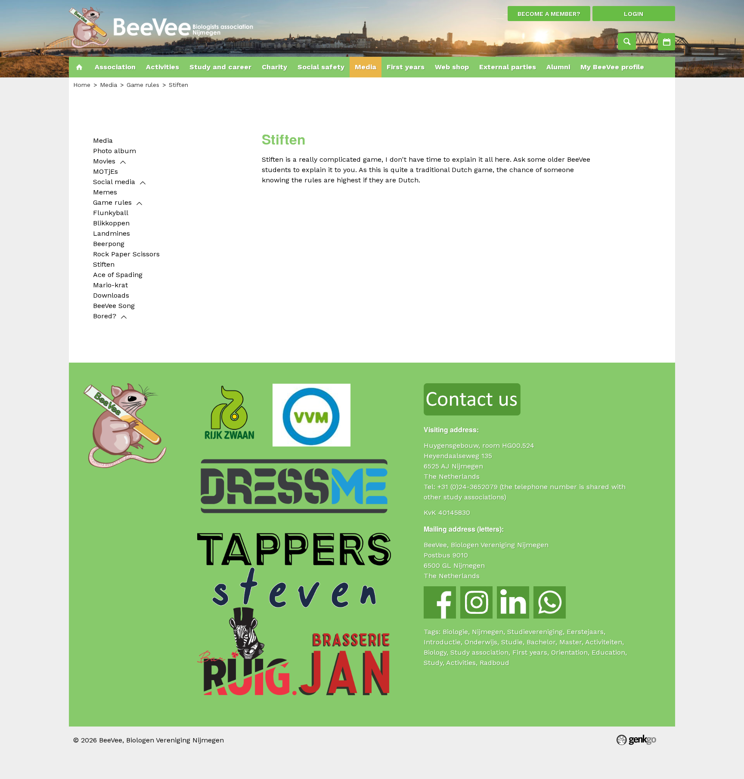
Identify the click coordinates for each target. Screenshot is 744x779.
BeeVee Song (114, 306)
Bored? (104, 316)
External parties (507, 67)
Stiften (178, 84)
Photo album (114, 151)
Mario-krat (110, 285)
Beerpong (108, 244)
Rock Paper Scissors (126, 254)
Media (365, 67)
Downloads (111, 295)
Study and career (220, 67)
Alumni (558, 67)
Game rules (143, 84)
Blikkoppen (111, 223)
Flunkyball (110, 213)
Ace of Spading (118, 275)
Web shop (452, 67)
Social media (114, 182)
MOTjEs (105, 171)
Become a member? (549, 13)
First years (406, 67)
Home (79, 67)
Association (115, 67)
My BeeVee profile (612, 67)
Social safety (321, 67)
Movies (104, 161)
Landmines (111, 233)
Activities (666, 41)
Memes (105, 192)
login (633, 13)
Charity (274, 67)
